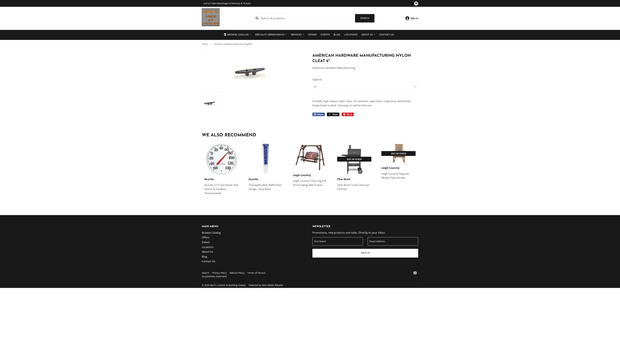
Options (317, 79)
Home (205, 43)
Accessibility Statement (214, 276)
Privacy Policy (219, 272)
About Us (367, 35)
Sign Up (365, 253)
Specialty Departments (270, 35)
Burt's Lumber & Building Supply (228, 285)
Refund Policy (237, 272)
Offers (312, 35)
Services (296, 35)
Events (325, 35)
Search (367, 18)
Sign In (414, 18)
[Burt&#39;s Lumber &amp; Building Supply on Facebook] (415, 273)
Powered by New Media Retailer (266, 285)
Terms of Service (256, 272)
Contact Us (386, 35)
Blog (337, 35)
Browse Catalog (238, 35)
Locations (350, 35)
